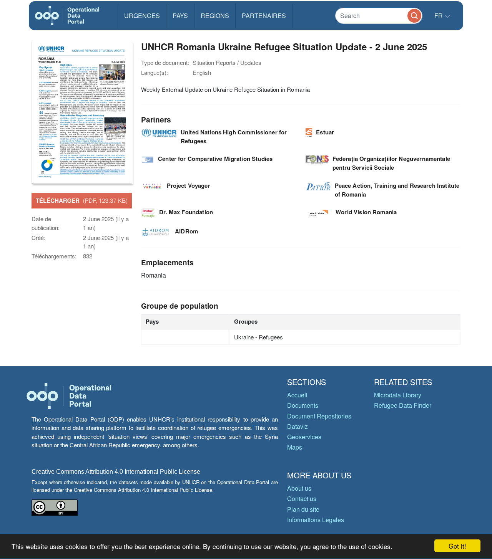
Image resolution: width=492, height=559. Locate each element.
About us (299, 488)
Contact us (301, 498)
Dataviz (297, 426)
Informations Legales (315, 519)
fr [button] (439, 15)
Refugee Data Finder (402, 405)
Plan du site (303, 509)
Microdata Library (397, 394)
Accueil (297, 394)
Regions (215, 15)
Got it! (457, 546)
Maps (294, 447)
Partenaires (264, 15)
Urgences (142, 15)
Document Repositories (319, 416)
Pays (180, 15)
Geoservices (304, 436)
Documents (302, 405)
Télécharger (82, 200)
